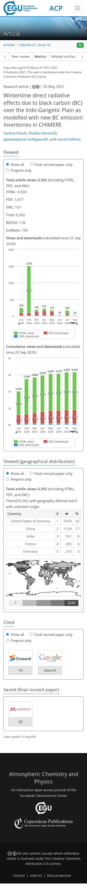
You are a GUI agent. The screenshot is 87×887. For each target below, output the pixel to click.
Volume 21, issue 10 (35, 45)
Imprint (36, 875)
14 (20, 670)
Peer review (21, 57)
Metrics (40, 57)
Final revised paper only (53, 164)
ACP (56, 8)
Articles (9, 45)
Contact (19, 875)
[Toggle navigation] (77, 8)
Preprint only (21, 170)
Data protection (59, 875)
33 (20, 721)
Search (50, 670)
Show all (17, 164)
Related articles (63, 57)
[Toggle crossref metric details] (20, 657)
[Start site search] (80, 45)
